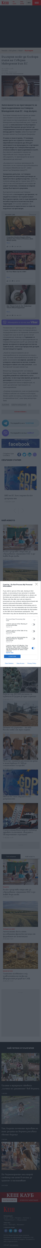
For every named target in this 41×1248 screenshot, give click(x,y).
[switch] (33, 624)
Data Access (20, 663)
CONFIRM (12, 656)
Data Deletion (9, 663)
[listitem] (20, 619)
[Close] (37, 585)
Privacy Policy (31, 663)
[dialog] (20, 624)
